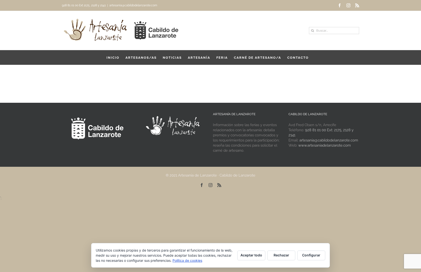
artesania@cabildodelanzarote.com (133, 5)
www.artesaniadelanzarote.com (324, 145)
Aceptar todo (251, 255)
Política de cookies (187, 260)
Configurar (311, 255)
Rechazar (281, 255)
